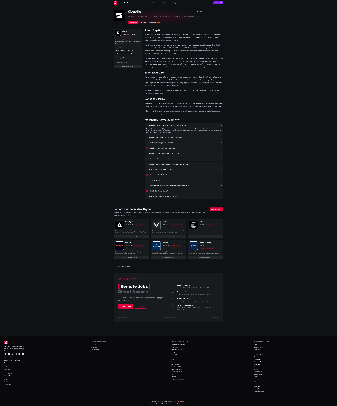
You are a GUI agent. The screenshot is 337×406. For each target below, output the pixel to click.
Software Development (178, 344)
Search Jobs (126, 306)
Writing (173, 376)
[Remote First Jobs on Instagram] (16, 354)
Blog (175, 3)
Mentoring (257, 386)
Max (184, 401)
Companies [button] (166, 3)
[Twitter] (123, 58)
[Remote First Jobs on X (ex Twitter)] (5, 354)
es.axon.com (138, 224)
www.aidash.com (138, 245)
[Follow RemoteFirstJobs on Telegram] (23, 354)
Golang (256, 369)
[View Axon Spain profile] (131, 228)
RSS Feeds (7, 375)
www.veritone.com (175, 224)
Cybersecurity (175, 347)
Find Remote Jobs (9, 358)
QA (172, 374)
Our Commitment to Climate (183, 404)
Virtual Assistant (259, 384)
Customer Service (176, 349)
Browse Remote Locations (11, 363)
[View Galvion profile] (168, 249)
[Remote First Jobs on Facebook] (9, 354)
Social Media (258, 359)
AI (254, 379)
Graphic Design (258, 354)
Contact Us (7, 384)
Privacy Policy (160, 404)
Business (173, 362)
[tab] (133, 22)
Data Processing (259, 374)
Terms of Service (150, 404)
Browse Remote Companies (12, 360)
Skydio (128, 266)
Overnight (257, 352)
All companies (215, 209)
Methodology (95, 352)
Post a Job (219, 2)
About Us (93, 344)
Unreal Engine (258, 389)
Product (173, 359)
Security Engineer (259, 391)
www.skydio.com (127, 37)
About (6, 382)
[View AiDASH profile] (131, 249)
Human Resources (176, 371)
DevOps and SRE (176, 367)
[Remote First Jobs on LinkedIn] (19, 354)
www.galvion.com (175, 245)
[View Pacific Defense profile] (205, 249)
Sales (173, 357)
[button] (200, 11)
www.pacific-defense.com (206, 248)
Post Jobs (7, 367)
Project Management (177, 379)
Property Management (260, 362)
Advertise (181, 3)
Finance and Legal (176, 369)
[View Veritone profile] (168, 228)
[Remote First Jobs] (114, 267)
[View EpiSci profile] (205, 228)
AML (255, 381)
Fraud (255, 376)
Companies (121, 266)
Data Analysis (175, 364)
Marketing (174, 354)
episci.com (208, 224)
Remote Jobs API (9, 373)
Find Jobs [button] (155, 3)
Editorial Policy (95, 349)
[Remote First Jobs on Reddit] (12, 354)
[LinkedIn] (120, 58)
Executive (257, 394)
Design (173, 352)
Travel (255, 357)
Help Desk (257, 349)
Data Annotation (259, 347)
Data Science (258, 371)
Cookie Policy (170, 404)
